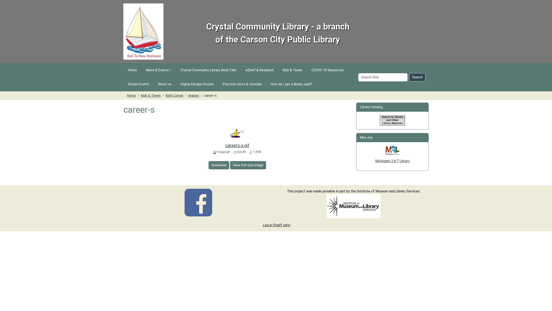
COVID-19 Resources (327, 70)
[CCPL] (198, 202)
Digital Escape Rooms (197, 84)
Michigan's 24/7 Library (392, 161)
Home (132, 70)
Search (417, 77)
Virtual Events (138, 84)
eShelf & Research (259, 70)
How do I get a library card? (291, 84)
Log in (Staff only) (276, 225)
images (193, 96)
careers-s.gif (237, 145)
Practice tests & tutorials (242, 84)
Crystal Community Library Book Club (208, 70)
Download (218, 165)
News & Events (157, 70)
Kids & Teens (292, 70)
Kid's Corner (174, 96)
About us (164, 84)
